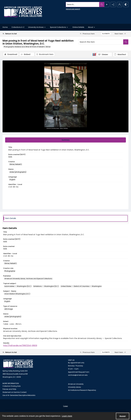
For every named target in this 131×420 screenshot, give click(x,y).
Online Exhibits (78, 27)
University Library (74, 387)
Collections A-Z (18, 27)
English (12, 179)
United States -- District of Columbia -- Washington (81, 286)
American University (76, 384)
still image (8, 309)
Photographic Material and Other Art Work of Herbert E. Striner (27, 47)
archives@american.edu (78, 375)
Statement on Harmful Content (14, 392)
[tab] (65, 140)
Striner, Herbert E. (16, 164)
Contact (65, 406)
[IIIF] (94, 54)
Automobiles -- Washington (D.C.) (17, 286)
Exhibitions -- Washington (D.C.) (46, 286)
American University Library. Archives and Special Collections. (28, 278)
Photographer (9, 271)
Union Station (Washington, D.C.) (17, 294)
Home (5, 27)
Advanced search (73, 9)
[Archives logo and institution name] (23, 12)
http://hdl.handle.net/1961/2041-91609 (20, 345)
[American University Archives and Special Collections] (18, 363)
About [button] (90, 27)
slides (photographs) (18, 172)
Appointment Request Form (78, 372)
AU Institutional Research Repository (82, 390)
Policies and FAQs (9, 389)
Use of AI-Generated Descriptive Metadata (19, 395)
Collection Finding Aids (12, 386)
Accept (122, 416)
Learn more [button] (67, 416)
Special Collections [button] (58, 27)
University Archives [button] (36, 27)
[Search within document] (125, 41)
